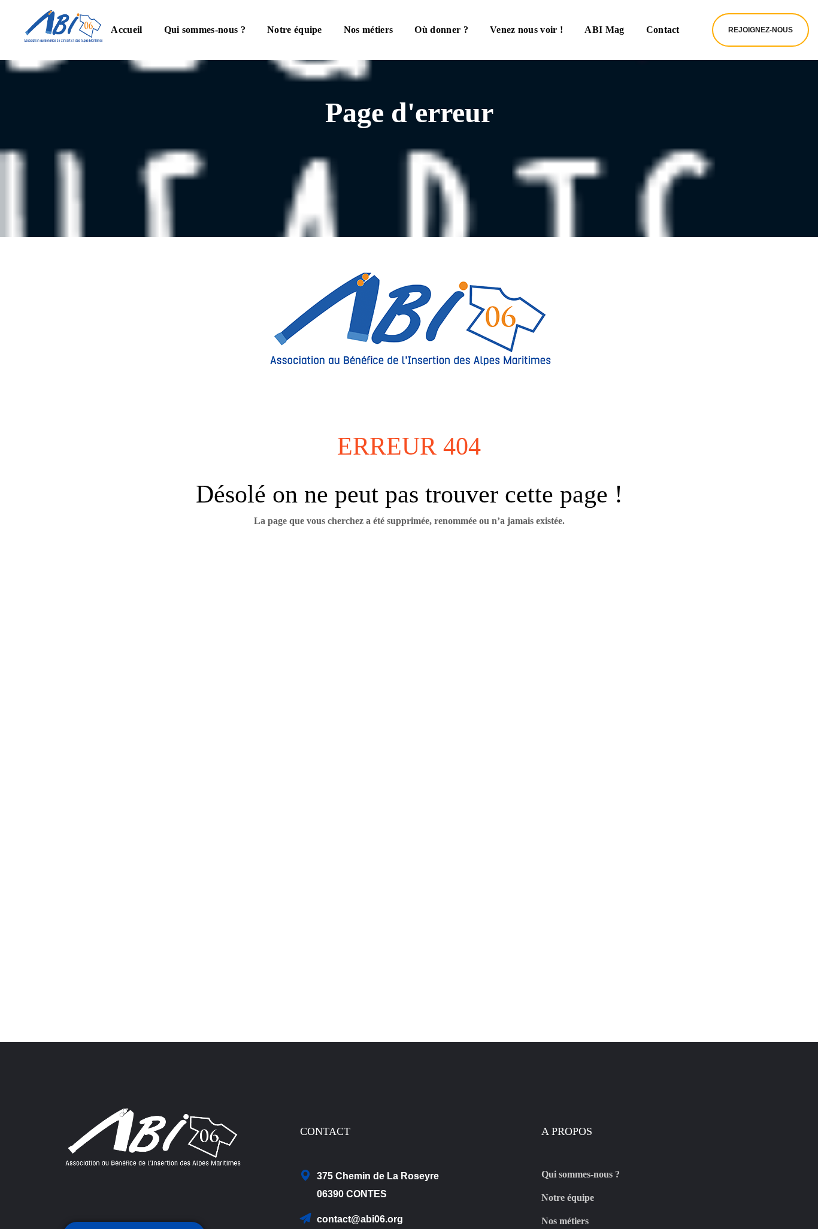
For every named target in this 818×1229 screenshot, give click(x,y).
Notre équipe (567, 1197)
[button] (760, 30)
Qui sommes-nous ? (580, 1174)
